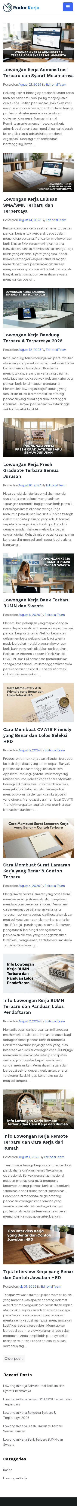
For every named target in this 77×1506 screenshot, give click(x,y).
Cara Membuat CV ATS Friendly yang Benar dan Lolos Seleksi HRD (37, 735)
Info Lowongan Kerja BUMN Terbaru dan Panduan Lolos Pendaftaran (33, 1006)
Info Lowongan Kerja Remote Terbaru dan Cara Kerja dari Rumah (35, 1142)
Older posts (13, 1358)
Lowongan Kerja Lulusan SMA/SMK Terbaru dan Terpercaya (30, 205)
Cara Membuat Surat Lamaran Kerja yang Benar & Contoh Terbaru (36, 870)
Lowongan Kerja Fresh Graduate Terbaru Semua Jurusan (31, 470)
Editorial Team (56, 84)
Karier (7, 1470)
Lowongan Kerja (15, 1478)
